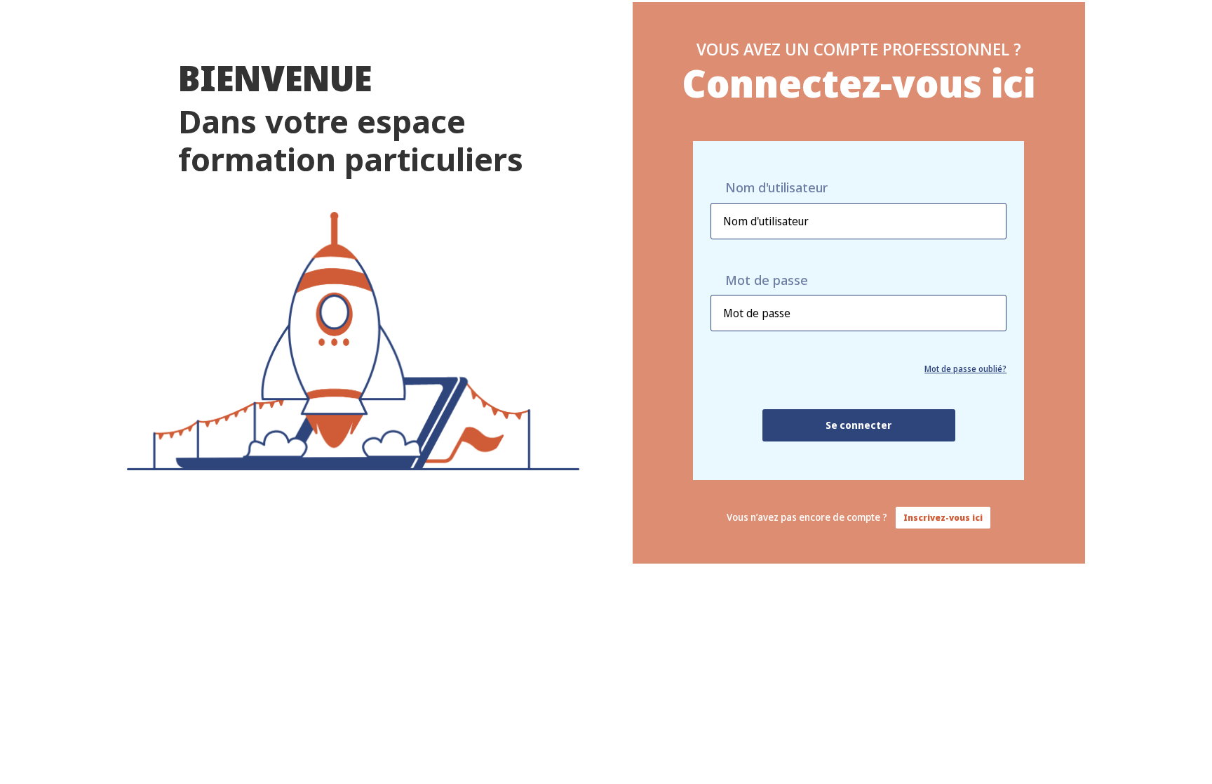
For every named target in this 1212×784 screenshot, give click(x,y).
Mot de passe (766, 280)
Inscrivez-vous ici (943, 518)
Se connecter (858, 425)
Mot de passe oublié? (965, 369)
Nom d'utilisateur (776, 188)
